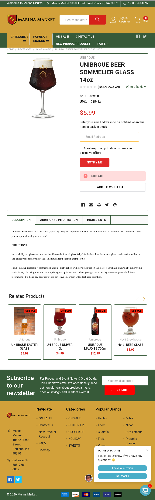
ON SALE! (62, 36)
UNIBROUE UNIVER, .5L (60, 346)
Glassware (43, 49)
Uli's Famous (134, 432)
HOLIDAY (74, 439)
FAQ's (101, 43)
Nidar (129, 425)
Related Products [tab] (27, 296)
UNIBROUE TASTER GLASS (24, 346)
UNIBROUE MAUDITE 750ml (95, 346)
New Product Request (73, 43)
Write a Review (136, 87)
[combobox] (83, 20)
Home (10, 49)
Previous (138, 299)
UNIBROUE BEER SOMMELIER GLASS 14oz (78, 49)
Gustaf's (103, 432)
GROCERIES (76, 432)
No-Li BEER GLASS (130, 345)
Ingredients (96, 220)
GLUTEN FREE (77, 425)
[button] (145, 490)
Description (21, 220)
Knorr (101, 425)
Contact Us (85, 36)
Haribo (102, 418)
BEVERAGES (25, 49)
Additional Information (59, 220)
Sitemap (44, 450)
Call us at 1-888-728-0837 (20, 464)
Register (124, 21)
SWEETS (74, 445)
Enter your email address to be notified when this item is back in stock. (112, 124)
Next (143, 299)
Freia (101, 439)
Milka (129, 418)
